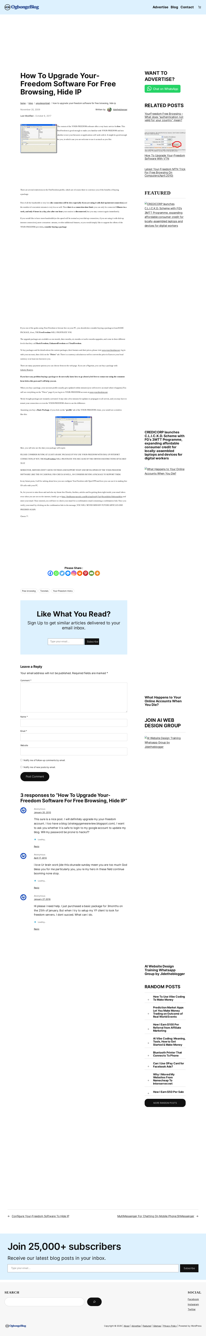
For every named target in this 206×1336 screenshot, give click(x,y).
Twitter (192, 1309)
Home (23, 103)
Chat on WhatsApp (165, 88)
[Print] (79, 573)
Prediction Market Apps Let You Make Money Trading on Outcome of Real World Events (168, 1012)
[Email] (91, 573)
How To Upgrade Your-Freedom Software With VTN (165, 157)
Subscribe (92, 641)
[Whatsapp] (56, 573)
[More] (97, 573)
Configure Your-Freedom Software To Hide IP (40, 1216)
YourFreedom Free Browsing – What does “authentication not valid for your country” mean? (164, 117)
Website (24, 745)
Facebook (193, 1299)
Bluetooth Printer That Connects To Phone (167, 1054)
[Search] (94, 1301)
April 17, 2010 (40, 858)
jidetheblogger (120, 109)
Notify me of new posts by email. (39, 767)
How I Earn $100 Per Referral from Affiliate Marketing (167, 1027)
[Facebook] (50, 573)
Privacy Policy (170, 1326)
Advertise (136, 1326)
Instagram (193, 1304)
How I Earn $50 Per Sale (168, 1091)
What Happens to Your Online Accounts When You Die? (163, 701)
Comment (25, 680)
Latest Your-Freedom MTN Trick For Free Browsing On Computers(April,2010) (165, 172)
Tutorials (44, 591)
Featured (147, 1326)
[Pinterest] (85, 573)
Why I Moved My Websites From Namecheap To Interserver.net (164, 1079)
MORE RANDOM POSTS (165, 1103)
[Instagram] (73, 573)
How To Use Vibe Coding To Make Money (169, 998)
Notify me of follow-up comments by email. (44, 760)
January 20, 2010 (42, 812)
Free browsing (29, 591)
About (127, 1326)
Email (23, 731)
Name (24, 716)
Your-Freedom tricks (63, 591)
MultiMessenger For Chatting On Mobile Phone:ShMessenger (155, 1216)
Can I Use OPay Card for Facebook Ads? (168, 1065)
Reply (37, 846)
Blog (31, 103)
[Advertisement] (103, 41)
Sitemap (157, 1326)
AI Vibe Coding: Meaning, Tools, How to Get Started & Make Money (169, 1041)
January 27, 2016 (42, 899)
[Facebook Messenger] (68, 573)
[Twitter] (62, 573)
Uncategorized (43, 103)
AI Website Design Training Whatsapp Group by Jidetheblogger (165, 970)
